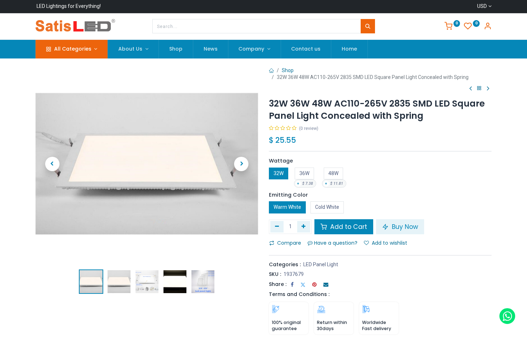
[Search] (368, 26)
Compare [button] (289, 242)
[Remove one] (277, 226)
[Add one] (303, 226)
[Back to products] (479, 88)
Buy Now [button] (404, 226)
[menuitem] (176, 49)
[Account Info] (488, 27)
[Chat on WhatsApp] (507, 316)
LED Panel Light (320, 264)
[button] (52, 164)
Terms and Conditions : (299, 294)
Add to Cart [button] (347, 226)
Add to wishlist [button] (389, 242)
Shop (288, 70)
